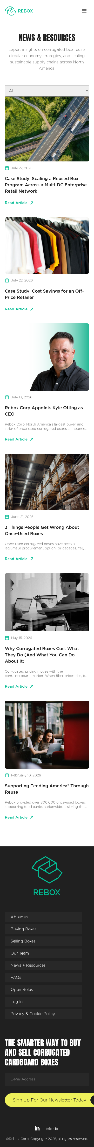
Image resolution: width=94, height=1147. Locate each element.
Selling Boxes (23, 941)
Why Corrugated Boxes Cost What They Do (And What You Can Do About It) (42, 655)
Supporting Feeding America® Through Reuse (47, 789)
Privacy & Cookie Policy (33, 1013)
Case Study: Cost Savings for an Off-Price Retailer (44, 294)
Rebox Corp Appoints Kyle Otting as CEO (44, 411)
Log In (17, 1001)
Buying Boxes (23, 929)
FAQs (16, 977)
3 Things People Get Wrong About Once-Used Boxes (42, 530)
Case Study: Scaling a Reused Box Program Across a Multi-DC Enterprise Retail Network (46, 185)
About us (19, 917)
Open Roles (22, 989)
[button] (84, 11)
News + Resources (28, 965)
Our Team (20, 953)
